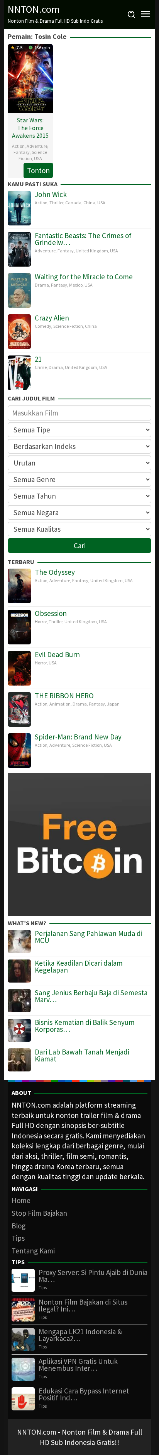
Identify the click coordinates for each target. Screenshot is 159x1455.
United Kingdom (92, 251)
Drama (42, 285)
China (89, 202)
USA (38, 158)
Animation (60, 704)
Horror (41, 621)
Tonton (38, 170)
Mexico (76, 285)
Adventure (37, 146)
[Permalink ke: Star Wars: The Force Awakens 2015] (30, 77)
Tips (18, 1238)
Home (21, 1200)
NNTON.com (34, 9)
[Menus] (145, 14)
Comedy (43, 326)
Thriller (56, 202)
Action (18, 146)
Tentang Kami (33, 1250)
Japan (113, 704)
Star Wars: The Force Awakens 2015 (30, 127)
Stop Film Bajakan (39, 1213)
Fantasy (22, 152)
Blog (18, 1225)
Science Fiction (68, 326)
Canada (73, 202)
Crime (41, 367)
